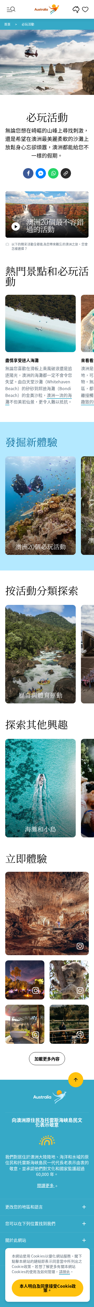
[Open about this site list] (84, 1241)
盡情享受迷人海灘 (22, 360)
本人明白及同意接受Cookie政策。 (48, 1288)
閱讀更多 (46, 1185)
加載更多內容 (47, 1059)
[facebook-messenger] (41, 173)
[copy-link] (66, 173)
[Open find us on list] (84, 1224)
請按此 (64, 1271)
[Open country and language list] (84, 1208)
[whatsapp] (53, 173)
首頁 (7, 24)
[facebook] (28, 173)
